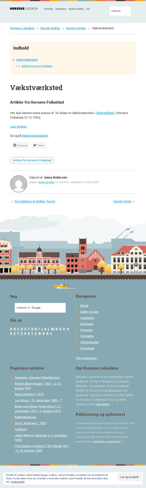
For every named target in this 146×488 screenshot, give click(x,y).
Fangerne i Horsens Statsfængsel (37, 377)
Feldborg (21, 429)
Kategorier (61, 9)
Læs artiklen (18, 127)
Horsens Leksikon (22, 28)
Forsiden (48, 9)
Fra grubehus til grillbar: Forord (35, 201)
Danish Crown (122, 201)
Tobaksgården (105, 113)
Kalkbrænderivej (25, 417)
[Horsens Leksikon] (23, 8)
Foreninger (87, 348)
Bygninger (87, 324)
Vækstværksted (27, 60)
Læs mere (105, 404)
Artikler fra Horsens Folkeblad (36, 66)
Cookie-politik (18, 482)
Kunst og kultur (76, 28)
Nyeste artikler (76, 9)
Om (88, 9)
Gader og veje (89, 312)
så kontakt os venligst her (109, 441)
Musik (84, 306)
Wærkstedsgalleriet (35, 136)
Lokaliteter (87, 318)
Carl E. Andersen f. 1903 (30, 423)
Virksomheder (89, 342)
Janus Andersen (55, 177)
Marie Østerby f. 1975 (29, 394)
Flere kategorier (88, 358)
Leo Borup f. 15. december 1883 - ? (38, 400)
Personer (86, 330)
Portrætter (87, 336)
